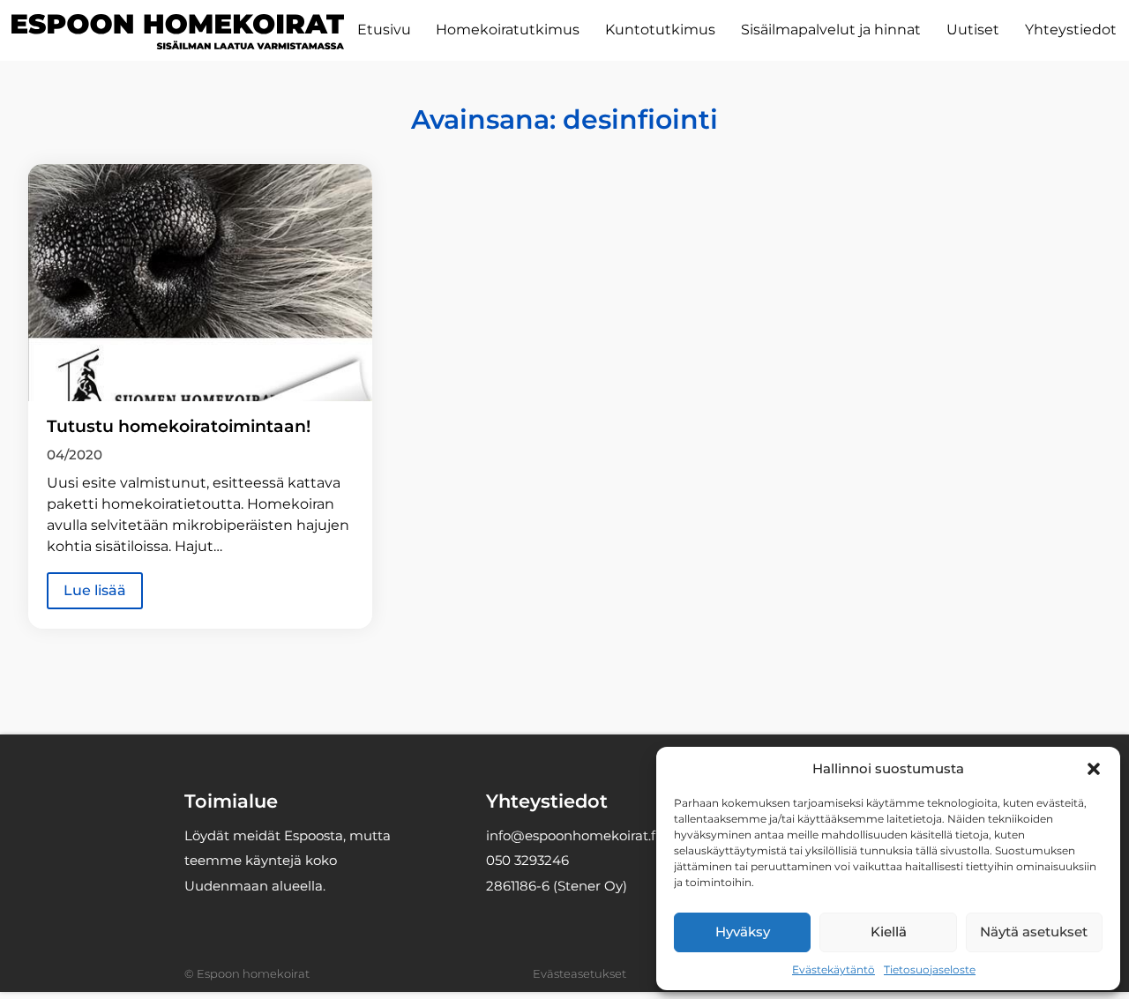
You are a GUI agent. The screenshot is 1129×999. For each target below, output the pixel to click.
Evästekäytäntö (833, 969)
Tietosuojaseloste (930, 969)
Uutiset (972, 29)
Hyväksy (742, 931)
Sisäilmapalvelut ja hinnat (831, 29)
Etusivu (384, 29)
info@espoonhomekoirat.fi (572, 835)
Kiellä (889, 931)
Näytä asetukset (1034, 931)
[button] (1094, 769)
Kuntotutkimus (660, 29)
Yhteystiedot (1071, 29)
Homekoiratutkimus (507, 29)
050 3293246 (527, 860)
